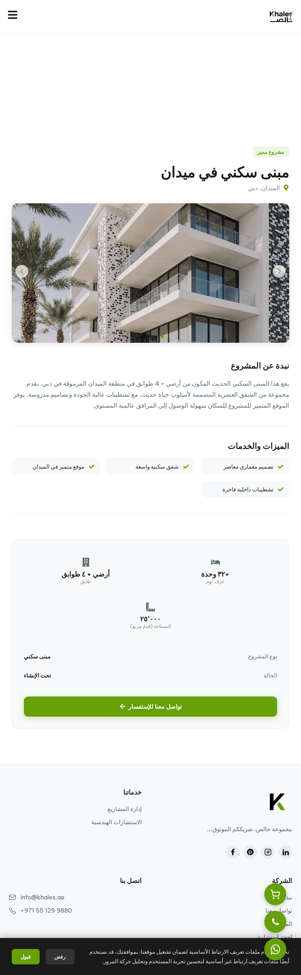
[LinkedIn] (285, 852)
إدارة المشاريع (125, 808)
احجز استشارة (275, 937)
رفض (60, 956)
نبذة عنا (283, 897)
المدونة (283, 923)
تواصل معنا (278, 910)
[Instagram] (268, 852)
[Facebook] (232, 852)
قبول (26, 956)
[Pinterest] (250, 852)
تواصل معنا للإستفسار (155, 706)
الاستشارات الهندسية (116, 822)
